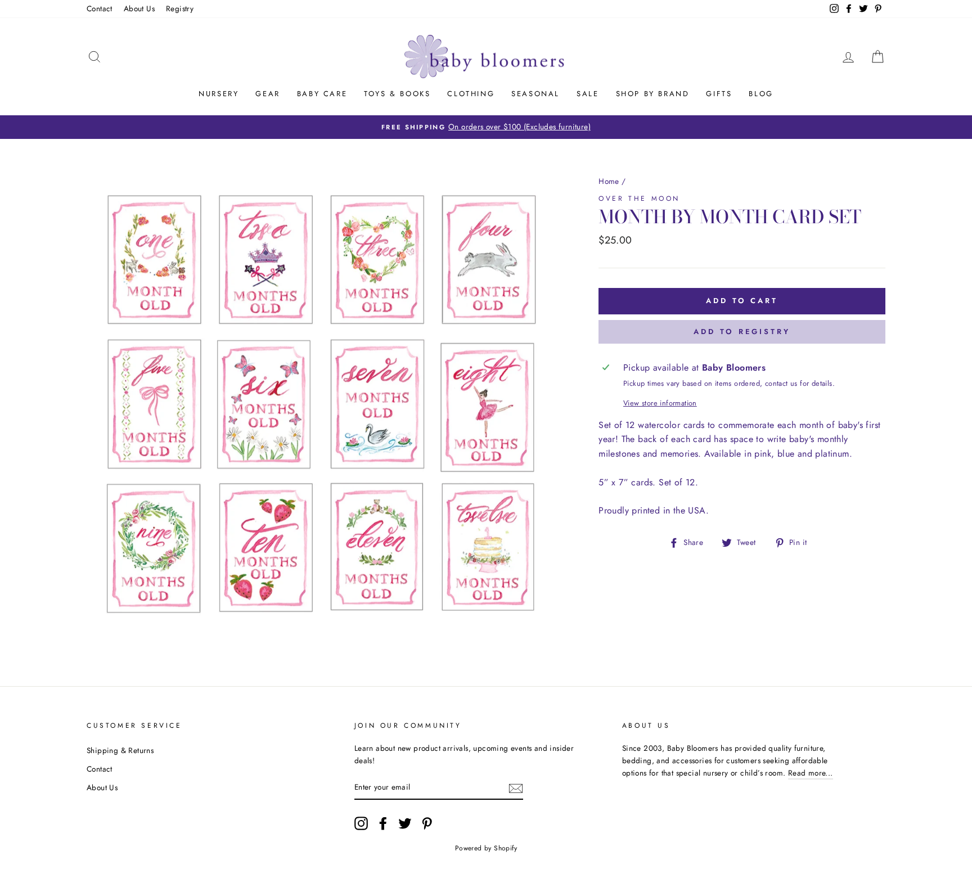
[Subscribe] (515, 787)
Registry (180, 8)
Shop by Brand (653, 93)
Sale (587, 93)
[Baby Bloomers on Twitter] (405, 823)
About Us (139, 8)
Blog (761, 93)
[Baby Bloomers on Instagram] (361, 823)
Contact (99, 8)
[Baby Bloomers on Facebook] (383, 823)
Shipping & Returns (120, 750)
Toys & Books (397, 93)
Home (608, 181)
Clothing (470, 93)
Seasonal (535, 93)
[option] (486, 127)
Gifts (719, 93)
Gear (267, 93)
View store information (660, 403)
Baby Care (322, 93)
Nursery (218, 93)
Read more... (810, 772)
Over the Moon (639, 198)
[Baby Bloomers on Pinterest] (427, 823)
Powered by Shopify (486, 848)
